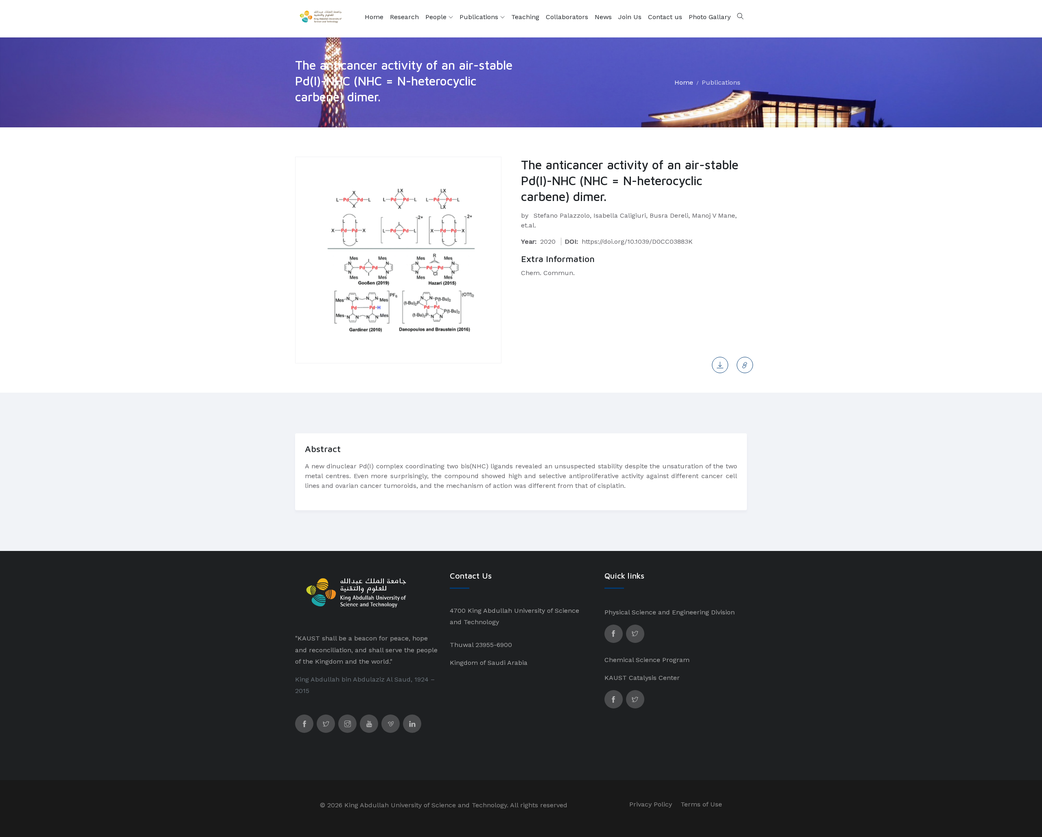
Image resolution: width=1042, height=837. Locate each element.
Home (374, 17)
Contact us (665, 17)
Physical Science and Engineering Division (669, 612)
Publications (480, 17)
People (437, 17)
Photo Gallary (710, 17)
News (603, 17)
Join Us (629, 17)
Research (404, 17)
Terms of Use (701, 804)
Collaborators (567, 17)
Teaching (525, 17)
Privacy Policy (650, 804)
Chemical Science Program (647, 660)
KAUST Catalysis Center (642, 678)
